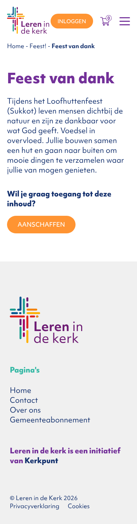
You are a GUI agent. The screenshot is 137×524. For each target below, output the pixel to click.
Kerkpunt (41, 460)
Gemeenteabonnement (50, 420)
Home (15, 46)
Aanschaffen (41, 224)
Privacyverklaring (34, 506)
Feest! (38, 46)
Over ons (25, 410)
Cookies (79, 506)
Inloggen (72, 21)
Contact (24, 400)
